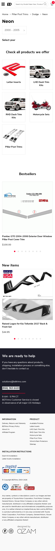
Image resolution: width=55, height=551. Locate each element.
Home (5, 14)
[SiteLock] (17, 487)
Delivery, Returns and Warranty (14, 423)
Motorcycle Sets (36, 435)
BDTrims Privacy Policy (10, 426)
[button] (14, 251)
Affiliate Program (8, 432)
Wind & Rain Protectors (39, 441)
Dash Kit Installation (9, 456)
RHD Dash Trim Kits (37, 432)
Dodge (35, 14)
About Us (5, 429)
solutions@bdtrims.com (14, 381)
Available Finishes (36, 423)
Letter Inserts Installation (11, 459)
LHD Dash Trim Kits (37, 429)
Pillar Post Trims (20, 14)
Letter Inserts (34, 426)
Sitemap (33, 444)
